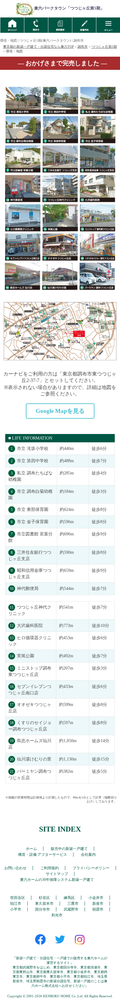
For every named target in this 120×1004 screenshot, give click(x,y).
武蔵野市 (71, 909)
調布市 (83, 46)
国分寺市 (42, 909)
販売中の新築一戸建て (69, 849)
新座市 (97, 903)
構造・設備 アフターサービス (42, 854)
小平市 (15, 909)
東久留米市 (44, 903)
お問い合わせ (15, 868)
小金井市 (96, 898)
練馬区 (69, 898)
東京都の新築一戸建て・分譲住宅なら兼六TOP (38, 46)
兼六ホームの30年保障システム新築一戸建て (57, 880)
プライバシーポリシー (91, 868)
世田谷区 (17, 898)
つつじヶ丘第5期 (104, 46)
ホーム (31, 849)
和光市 (56, 915)
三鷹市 (72, 903)
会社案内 (88, 854)
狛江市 (15, 903)
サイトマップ (57, 874)
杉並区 (44, 898)
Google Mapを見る (60, 411)
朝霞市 (97, 909)
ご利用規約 (49, 868)
